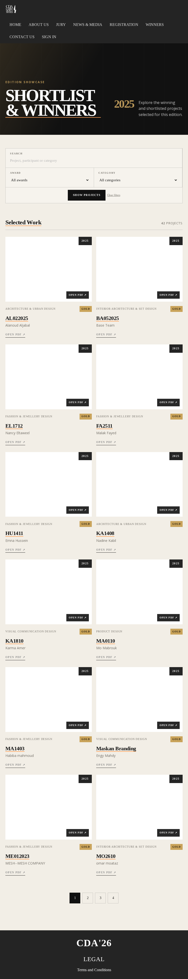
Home (15, 25)
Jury (61, 25)
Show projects (86, 195)
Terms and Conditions (94, 970)
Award (15, 172)
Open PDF (15, 334)
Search (16, 153)
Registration (124, 25)
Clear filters (113, 195)
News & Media (87, 25)
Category (107, 172)
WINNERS (155, 25)
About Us (39, 25)
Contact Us (22, 37)
